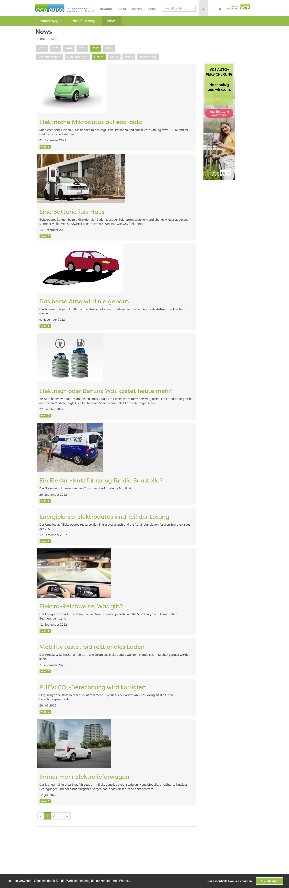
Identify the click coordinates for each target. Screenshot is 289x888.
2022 (95, 48)
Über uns (137, 8)
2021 (109, 48)
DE (203, 8)
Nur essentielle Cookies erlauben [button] (229, 880)
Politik (129, 57)
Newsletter (106, 8)
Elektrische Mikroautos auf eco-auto (91, 122)
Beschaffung (148, 57)
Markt (114, 57)
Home (43, 39)
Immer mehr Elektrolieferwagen (84, 777)
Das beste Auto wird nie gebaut (84, 302)
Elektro (98, 57)
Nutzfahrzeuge (84, 20)
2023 (82, 48)
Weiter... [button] (125, 880)
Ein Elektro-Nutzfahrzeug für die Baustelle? (101, 481)
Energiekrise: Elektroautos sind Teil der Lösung (104, 517)
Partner (122, 8)
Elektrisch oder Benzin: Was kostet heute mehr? (106, 391)
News (112, 20)
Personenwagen (49, 20)
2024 (69, 48)
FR (212, 8)
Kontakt (152, 8)
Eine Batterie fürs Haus (71, 212)
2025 (55, 48)
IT (220, 8)
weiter (44, 146)
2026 (42, 48)
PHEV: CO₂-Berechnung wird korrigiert (93, 688)
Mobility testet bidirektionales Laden (91, 647)
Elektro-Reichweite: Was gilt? (81, 607)
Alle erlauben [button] (269, 880)
